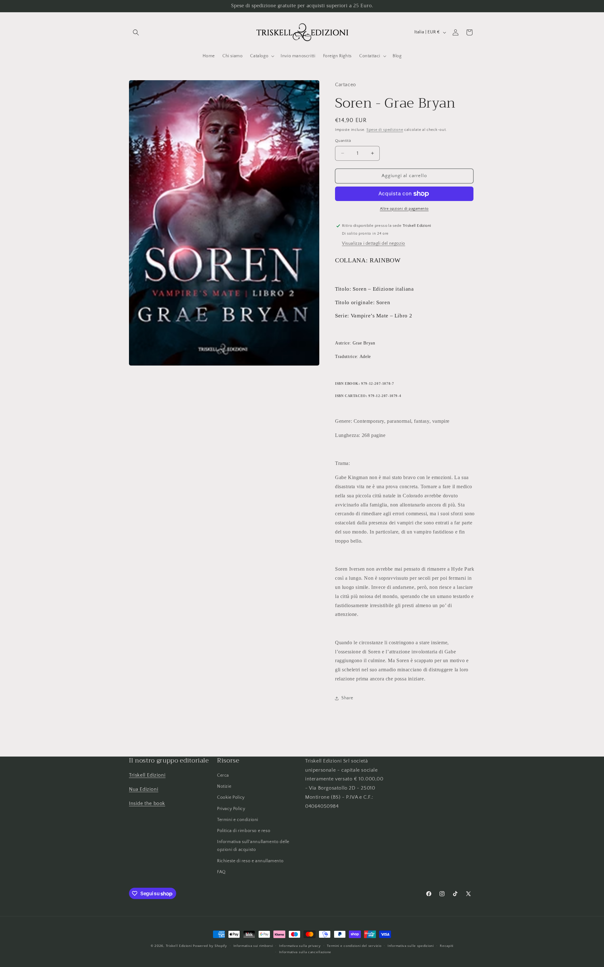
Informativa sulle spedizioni (411, 946)
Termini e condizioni (237, 819)
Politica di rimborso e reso (243, 830)
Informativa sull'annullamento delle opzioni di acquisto (253, 845)
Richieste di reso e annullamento (250, 861)
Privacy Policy (231, 808)
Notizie (224, 786)
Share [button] (347, 698)
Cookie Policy (231, 797)
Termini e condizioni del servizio (354, 946)
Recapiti (446, 946)
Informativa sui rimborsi (253, 946)
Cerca (223, 775)
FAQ (221, 872)
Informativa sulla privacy (300, 946)
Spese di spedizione (384, 130)
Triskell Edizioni (147, 775)
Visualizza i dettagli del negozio (373, 243)
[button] (136, 32)
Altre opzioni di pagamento (404, 209)
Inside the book (147, 803)
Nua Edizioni (143, 789)
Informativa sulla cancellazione (305, 952)
